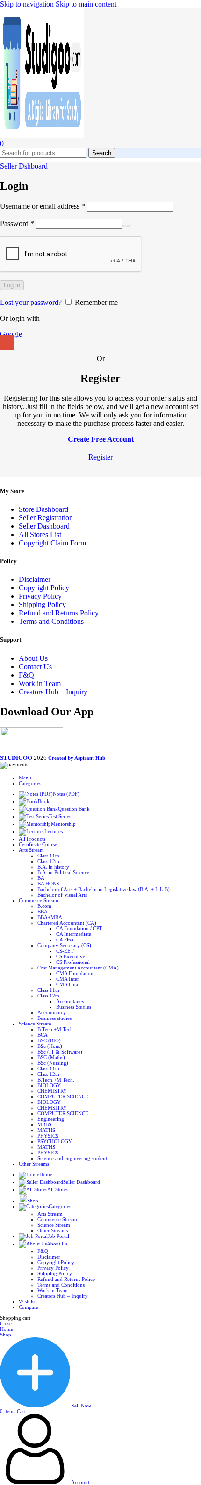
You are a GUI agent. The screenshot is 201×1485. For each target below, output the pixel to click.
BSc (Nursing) (52, 1063)
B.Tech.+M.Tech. (55, 1029)
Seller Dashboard (44, 526)
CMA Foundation (74, 973)
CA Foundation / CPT (79, 928)
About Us (33, 658)
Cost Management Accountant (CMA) (78, 967)
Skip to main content (86, 4)
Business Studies (73, 1007)
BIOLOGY (49, 1085)
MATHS (46, 1130)
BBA (42, 911)
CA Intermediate (73, 934)
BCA (42, 1035)
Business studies (54, 1018)
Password (17, 223)
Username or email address (42, 206)
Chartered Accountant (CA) (66, 923)
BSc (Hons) (49, 1046)
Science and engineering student (72, 1158)
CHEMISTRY (52, 1091)
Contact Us (35, 667)
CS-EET (65, 951)
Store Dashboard (43, 509)
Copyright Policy (44, 588)
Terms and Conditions (51, 621)
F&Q (26, 675)
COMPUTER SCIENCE (62, 1096)
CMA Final (67, 984)
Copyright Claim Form (52, 543)
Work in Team (40, 683)
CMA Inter (67, 979)
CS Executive (70, 956)
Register (100, 457)
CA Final (65, 939)
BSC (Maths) (51, 1057)
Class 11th (48, 855)
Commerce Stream (57, 1219)
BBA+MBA (49, 917)
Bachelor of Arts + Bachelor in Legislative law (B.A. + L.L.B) (103, 889)
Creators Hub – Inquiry (53, 692)
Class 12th (48, 861)
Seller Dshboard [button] (24, 166)
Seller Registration (46, 518)
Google (11, 334)
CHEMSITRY (52, 1107)
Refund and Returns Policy (59, 613)
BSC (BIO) (49, 1040)
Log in (12, 285)
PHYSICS (47, 1135)
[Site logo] (42, 135)
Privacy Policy (40, 596)
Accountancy (70, 1001)
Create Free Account (101, 439)
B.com (44, 906)
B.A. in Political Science (63, 872)
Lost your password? (31, 302)
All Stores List (40, 534)
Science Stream (53, 1225)
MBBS (44, 1124)
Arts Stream (50, 1213)
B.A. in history (53, 867)
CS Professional (73, 962)
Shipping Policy (42, 604)
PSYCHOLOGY (54, 1141)
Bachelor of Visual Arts (62, 895)
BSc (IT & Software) (59, 1051)
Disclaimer (34, 579)
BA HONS (48, 883)
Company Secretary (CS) (64, 945)
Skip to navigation (28, 4)
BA (40, 878)
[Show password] (126, 226)
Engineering (50, 1119)
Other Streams (52, 1230)
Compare (28, 1307)
